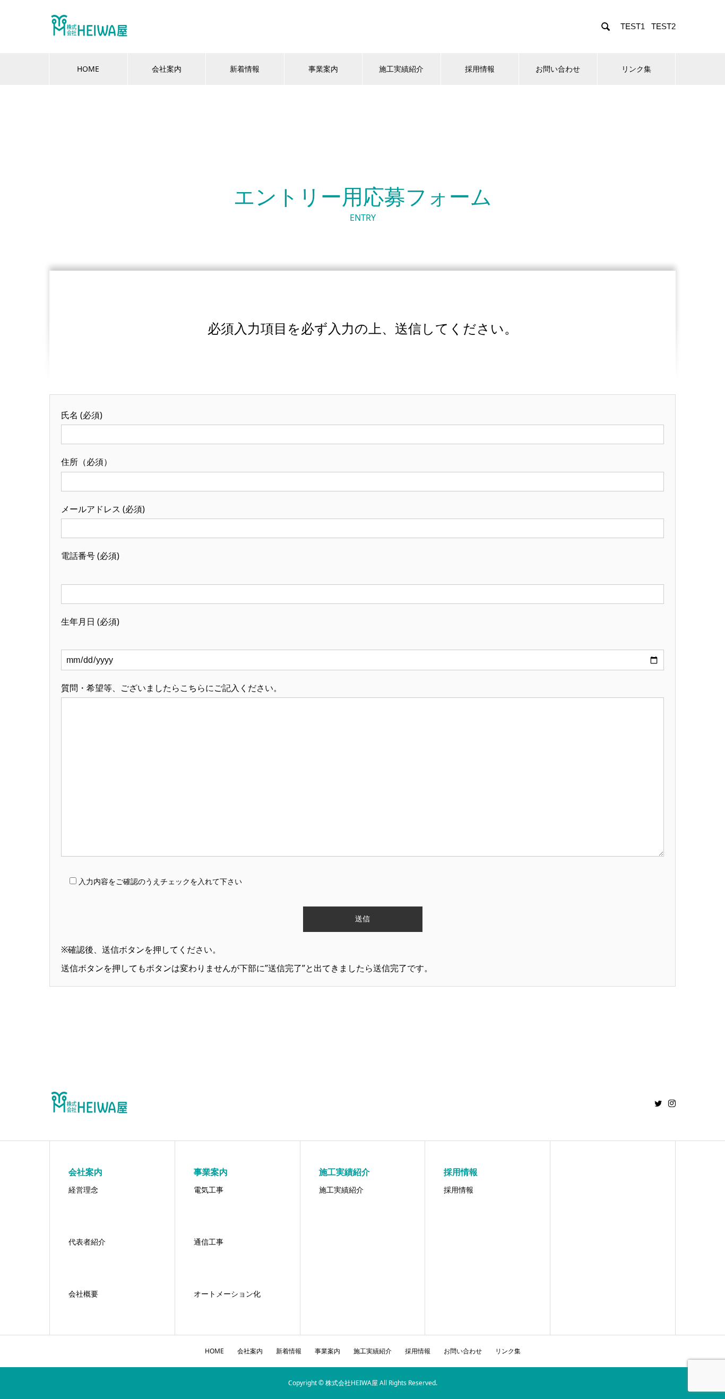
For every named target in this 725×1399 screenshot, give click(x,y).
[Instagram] (672, 1103)
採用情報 (480, 69)
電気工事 (208, 1190)
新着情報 (245, 69)
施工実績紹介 (401, 69)
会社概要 (83, 1294)
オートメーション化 (227, 1294)
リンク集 (636, 69)
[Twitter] (658, 1103)
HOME (88, 69)
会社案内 (167, 69)
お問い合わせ (558, 69)
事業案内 (323, 69)
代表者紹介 (87, 1242)
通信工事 (208, 1242)
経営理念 (83, 1190)
